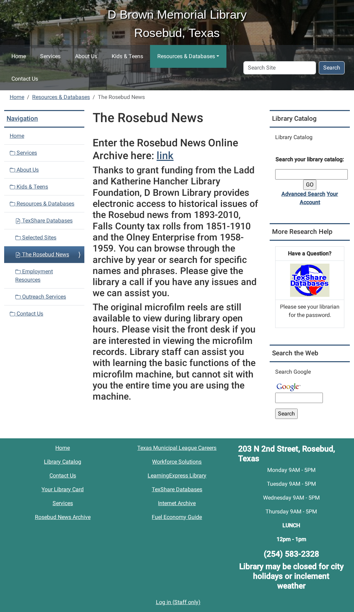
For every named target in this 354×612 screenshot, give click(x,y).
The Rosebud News (45, 254)
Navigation (22, 118)
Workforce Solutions (177, 461)
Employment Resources (34, 275)
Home (18, 56)
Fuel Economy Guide (177, 517)
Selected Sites (38, 237)
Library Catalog (62, 461)
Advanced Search (303, 194)
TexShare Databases (47, 220)
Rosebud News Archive (63, 517)
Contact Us (24, 78)
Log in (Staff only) (178, 602)
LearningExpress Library (177, 475)
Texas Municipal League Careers (176, 448)
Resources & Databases (186, 56)
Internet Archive (177, 503)
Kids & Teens (127, 56)
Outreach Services (43, 296)
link (165, 155)
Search (331, 67)
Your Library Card (62, 489)
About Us (86, 56)
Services (50, 56)
